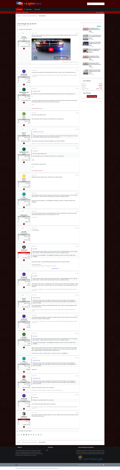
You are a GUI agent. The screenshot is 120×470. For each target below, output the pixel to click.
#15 (78, 333)
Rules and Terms (87, 464)
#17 (78, 375)
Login (47, 450)
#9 (78, 211)
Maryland (28, 205)
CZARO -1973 (99, 88)
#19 (78, 412)
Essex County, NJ (26, 306)
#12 (78, 273)
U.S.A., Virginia (27, 345)
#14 (78, 315)
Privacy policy (95, 464)
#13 (78, 295)
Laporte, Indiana (26, 186)
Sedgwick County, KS (25, 141)
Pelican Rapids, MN (26, 100)
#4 (78, 112)
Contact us (80, 464)
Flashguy (20, 25)
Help (99, 464)
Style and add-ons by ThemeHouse (50, 468)
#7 (78, 175)
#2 (78, 70)
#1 (78, 33)
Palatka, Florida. (26, 424)
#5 (78, 129)
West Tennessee (26, 387)
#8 (78, 193)
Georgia (28, 82)
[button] (33, 9)
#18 (78, 394)
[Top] (102, 465)
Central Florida (27, 239)
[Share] (76, 33)
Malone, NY (27, 221)
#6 (78, 148)
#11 (78, 246)
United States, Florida (25, 46)
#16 (78, 357)
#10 (78, 228)
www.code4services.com (37, 108)
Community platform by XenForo (29, 468)
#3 (78, 88)
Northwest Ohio (26, 257)
